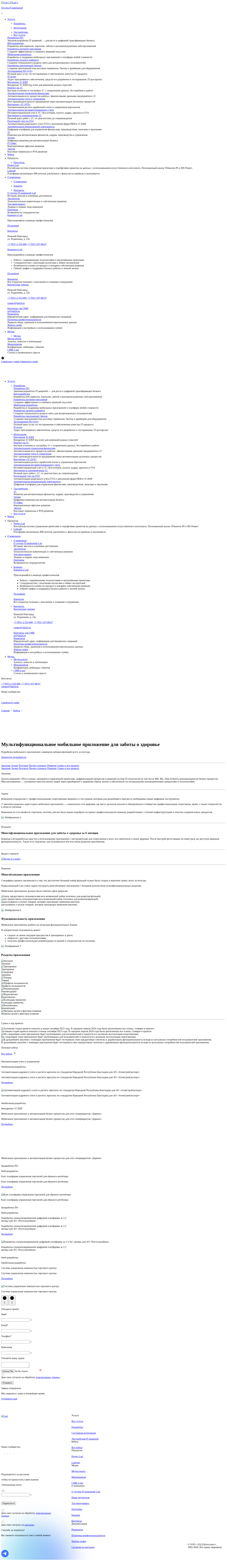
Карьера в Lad (14, 215)
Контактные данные (18, 284)
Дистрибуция (21, 32)
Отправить (7, 1383)
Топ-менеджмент (16, 204)
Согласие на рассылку (83, 1547)
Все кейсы (76, 1447)
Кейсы (10, 516)
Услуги (11, 381)
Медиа (17, 336)
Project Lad (13, 165)
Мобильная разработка (19, 54)
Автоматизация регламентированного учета (30, 110)
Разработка (20, 23)
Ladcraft (11, 170)
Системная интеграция (83, 1433)
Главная (5, 710)
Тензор (11, 137)
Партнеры (12, 209)
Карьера (18, 186)
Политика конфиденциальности (24, 319)
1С (8, 132)
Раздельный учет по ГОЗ (20, 121)
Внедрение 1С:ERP (17, 82)
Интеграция (20, 28)
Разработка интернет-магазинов (24, 49)
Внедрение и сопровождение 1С (24, 115)
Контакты (19, 190)
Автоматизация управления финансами (28, 93)
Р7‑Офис (12, 143)
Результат (24, 765)
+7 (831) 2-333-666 (17, 244)
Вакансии (12, 279)
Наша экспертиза (80, 1497)
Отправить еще (9, 1398)
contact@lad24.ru (16, 303)
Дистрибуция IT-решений (85, 1439)
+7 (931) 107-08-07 (37, 244)
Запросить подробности (13, 757)
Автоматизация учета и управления (26, 99)
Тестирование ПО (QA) (19, 71)
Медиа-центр (14, 338)
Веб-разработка (15, 43)
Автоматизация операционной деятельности (31, 126)
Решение (52, 765)
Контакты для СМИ (17, 308)
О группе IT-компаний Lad (21, 193)
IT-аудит (11, 76)
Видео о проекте (38, 765)
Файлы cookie (14, 325)
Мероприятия (14, 344)
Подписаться (8, 1503)
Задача (14, 765)
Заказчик (6, 765)
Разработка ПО (15, 37)
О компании (20, 181)
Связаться (10, 361)
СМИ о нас (13, 349)
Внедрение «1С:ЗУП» (18, 104)
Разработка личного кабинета (23, 60)
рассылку (29, 1524)
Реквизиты (13, 314)
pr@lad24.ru (13, 311)
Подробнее (13, 225)
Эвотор (11, 149)
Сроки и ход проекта (68, 765)
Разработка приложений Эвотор (24, 65)
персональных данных (48, 1377)
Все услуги (19, 35)
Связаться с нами (10, 702)
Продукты (19, 162)
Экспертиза (13, 198)
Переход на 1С (15, 87)
